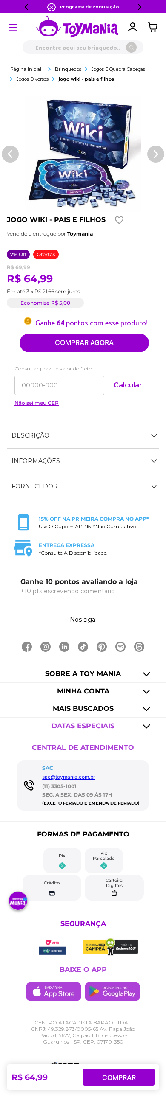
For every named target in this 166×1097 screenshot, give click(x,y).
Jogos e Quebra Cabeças (118, 69)
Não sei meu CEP (36, 403)
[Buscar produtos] (131, 47)
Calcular (128, 385)
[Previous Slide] (26, 7)
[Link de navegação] (77, 27)
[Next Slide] (139, 7)
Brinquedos (68, 69)
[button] (83, 436)
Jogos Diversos (33, 79)
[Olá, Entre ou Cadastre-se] (132, 27)
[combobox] (83, 47)
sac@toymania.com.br (68, 777)
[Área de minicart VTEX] (155, 27)
